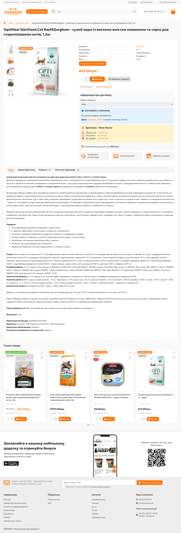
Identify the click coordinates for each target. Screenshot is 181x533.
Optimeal (140, 46)
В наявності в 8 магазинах (93, 63)
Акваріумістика (98, 499)
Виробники (9, 514)
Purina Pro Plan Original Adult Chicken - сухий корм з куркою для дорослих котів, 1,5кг (24, 397)
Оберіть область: (88, 100)
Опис (11, 169)
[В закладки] (42, 353)
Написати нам (54, 499)
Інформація (10, 494)
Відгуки (44, 169)
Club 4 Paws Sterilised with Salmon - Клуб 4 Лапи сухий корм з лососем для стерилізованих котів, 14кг (68, 397)
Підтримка (54, 494)
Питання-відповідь (66, 169)
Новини (7, 517)
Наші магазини (50, 2)
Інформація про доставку (15, 503)
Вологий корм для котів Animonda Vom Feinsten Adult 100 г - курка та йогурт (112, 396)
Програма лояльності (11, 2)
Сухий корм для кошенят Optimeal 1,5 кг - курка (155, 396)
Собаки (95, 514)
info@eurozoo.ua (146, 503)
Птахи (94, 510)
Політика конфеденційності (32, 2)
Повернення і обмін (12, 521)
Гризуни (95, 503)
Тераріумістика (98, 517)
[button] (11, 46)
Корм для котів (22, 23)
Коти (11, 23)
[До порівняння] (42, 358)
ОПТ (50, 503)
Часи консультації (146, 508)
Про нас (7, 499)
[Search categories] (53, 11)
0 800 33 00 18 (154, 11)
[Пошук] (134, 11)
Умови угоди (9, 510)
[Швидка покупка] (31, 419)
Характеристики (26, 169)
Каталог (96, 494)
